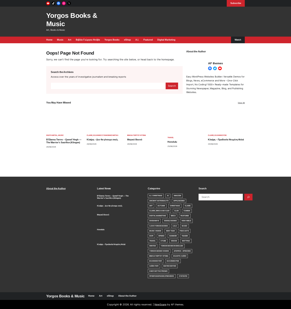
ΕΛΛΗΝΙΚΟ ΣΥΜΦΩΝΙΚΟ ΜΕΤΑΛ (105, 135)
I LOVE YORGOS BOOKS (158, 226)
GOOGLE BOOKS (170, 221)
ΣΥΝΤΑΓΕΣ (183, 276)
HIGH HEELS (186, 221)
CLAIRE (89, 135)
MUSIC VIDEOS (155, 231)
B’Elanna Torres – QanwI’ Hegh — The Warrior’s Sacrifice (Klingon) (63, 141)
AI (168, 196)
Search (172, 85)
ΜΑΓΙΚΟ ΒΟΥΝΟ (169, 266)
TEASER (185, 236)
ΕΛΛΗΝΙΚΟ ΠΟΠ (155, 261)
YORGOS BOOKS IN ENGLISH (172, 246)
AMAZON (177, 196)
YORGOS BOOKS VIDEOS (159, 251)
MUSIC (61, 135)
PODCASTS (184, 231)
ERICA (173, 216)
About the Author (56, 188)
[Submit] (248, 197)
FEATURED (185, 216)
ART (151, 206)
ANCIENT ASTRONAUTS (159, 201)
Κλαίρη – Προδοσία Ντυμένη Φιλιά (226, 139)
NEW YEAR (170, 231)
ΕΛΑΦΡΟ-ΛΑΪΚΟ (179, 256)
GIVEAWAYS (154, 221)
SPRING (161, 236)
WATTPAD (186, 241)
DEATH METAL (51, 135)
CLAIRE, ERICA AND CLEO (159, 211)
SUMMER (173, 236)
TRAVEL (170, 138)
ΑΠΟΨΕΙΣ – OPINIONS (182, 251)
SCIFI (151, 236)
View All (241, 103)
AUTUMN (161, 206)
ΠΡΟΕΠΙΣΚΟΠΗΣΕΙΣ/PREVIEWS (161, 276)
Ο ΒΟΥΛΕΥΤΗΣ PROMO (158, 271)
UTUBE (163, 241)
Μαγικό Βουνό (134, 139)
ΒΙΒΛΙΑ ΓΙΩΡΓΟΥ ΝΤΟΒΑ (136, 135)
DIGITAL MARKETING (157, 216)
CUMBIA (187, 211)
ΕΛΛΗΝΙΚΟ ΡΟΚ (220, 135)
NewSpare (160, 304)
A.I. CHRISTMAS (155, 196)
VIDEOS (174, 241)
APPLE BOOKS (179, 201)
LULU (175, 226)
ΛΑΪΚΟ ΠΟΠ (154, 266)
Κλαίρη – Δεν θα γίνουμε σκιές (102, 139)
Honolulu (172, 142)
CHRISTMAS (175, 206)
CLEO (176, 211)
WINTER (152, 246)
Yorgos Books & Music (65, 296)
